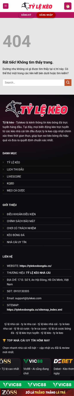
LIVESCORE (14, 176)
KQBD (10, 183)
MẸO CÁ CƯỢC (16, 190)
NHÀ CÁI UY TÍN (16, 242)
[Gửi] (68, 82)
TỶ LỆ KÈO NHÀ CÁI (38, 272)
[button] (5, 6)
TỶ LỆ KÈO (13, 162)
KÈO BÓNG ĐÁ (15, 235)
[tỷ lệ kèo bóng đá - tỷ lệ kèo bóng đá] (37, 6)
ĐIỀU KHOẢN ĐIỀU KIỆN (21, 214)
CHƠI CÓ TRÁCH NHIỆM (21, 228)
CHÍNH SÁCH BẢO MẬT (21, 221)
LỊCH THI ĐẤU (15, 169)
